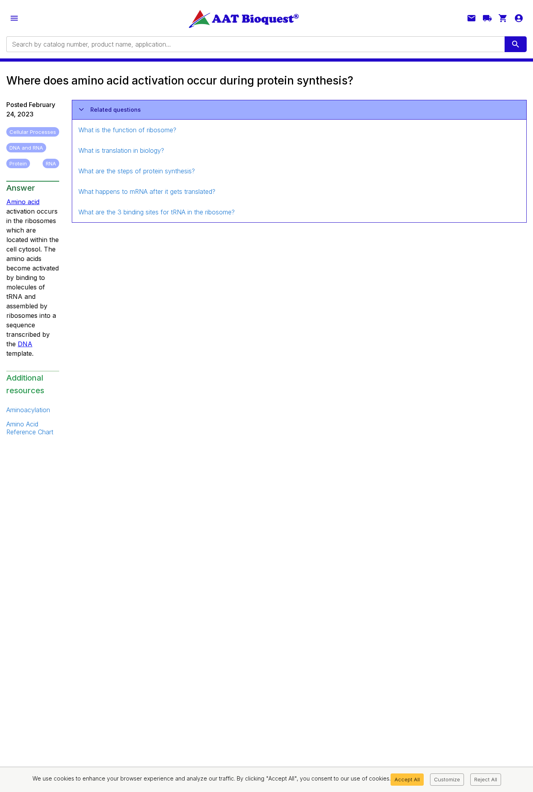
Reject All (485, 779)
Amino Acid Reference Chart (29, 428)
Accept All (407, 779)
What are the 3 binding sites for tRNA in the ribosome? (157, 212)
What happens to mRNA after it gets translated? (147, 191)
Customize (447, 779)
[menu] (14, 18)
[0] (503, 18)
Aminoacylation (28, 410)
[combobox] (255, 44)
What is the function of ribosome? (127, 130)
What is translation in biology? (121, 150)
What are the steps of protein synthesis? (137, 171)
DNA (25, 344)
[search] (516, 44)
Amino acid (22, 202)
